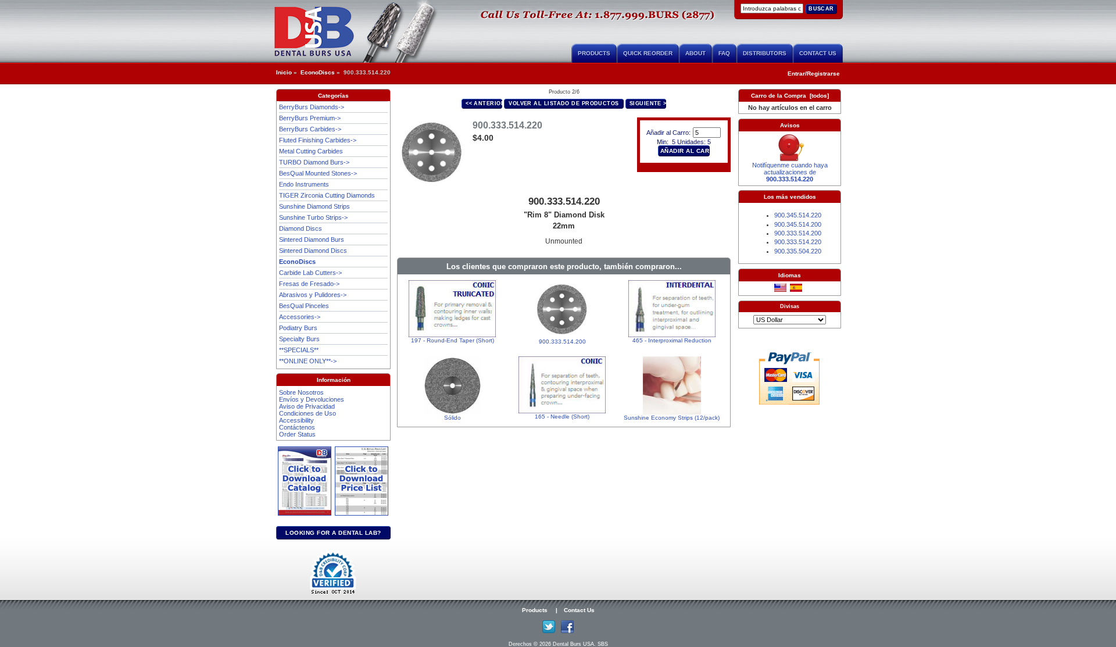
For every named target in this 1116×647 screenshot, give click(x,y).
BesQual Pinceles (304, 305)
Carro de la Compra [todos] (790, 95)
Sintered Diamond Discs (313, 250)
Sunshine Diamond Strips (314, 206)
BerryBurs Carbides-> (310, 129)
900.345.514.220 (797, 215)
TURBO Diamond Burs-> (314, 162)
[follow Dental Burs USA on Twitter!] (548, 631)
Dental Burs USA (573, 644)
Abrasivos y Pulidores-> (312, 294)
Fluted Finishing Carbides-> (317, 140)
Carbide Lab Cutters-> (310, 272)
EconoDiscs (318, 72)
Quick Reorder (648, 53)
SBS (603, 644)
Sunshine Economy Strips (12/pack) (672, 417)
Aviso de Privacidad (307, 406)
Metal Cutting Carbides (311, 151)
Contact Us (817, 53)
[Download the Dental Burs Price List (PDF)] (361, 513)
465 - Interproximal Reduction (671, 340)
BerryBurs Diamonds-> (311, 106)
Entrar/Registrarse (814, 73)
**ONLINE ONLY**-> (308, 361)
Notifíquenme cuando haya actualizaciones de (790, 172)
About (695, 53)
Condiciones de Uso (307, 413)
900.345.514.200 (797, 224)
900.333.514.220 (797, 241)
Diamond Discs (300, 228)
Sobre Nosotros (301, 392)
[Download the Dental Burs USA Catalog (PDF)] (306, 513)
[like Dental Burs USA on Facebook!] (567, 631)
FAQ (724, 53)
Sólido (452, 417)
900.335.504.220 (797, 251)
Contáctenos (297, 427)
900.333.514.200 (562, 341)
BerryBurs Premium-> (310, 118)
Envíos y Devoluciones (311, 399)
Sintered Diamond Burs (311, 239)
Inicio (284, 72)
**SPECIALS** (299, 349)
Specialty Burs (299, 338)
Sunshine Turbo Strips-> (313, 217)
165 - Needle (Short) (562, 416)
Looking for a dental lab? (333, 533)
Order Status (297, 434)
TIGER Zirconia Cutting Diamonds (327, 195)
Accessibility (296, 420)
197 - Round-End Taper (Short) (452, 340)
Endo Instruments (304, 184)
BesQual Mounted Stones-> (318, 173)
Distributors (764, 53)
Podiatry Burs (298, 327)
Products (594, 53)
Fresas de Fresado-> (309, 283)
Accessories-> (299, 316)
